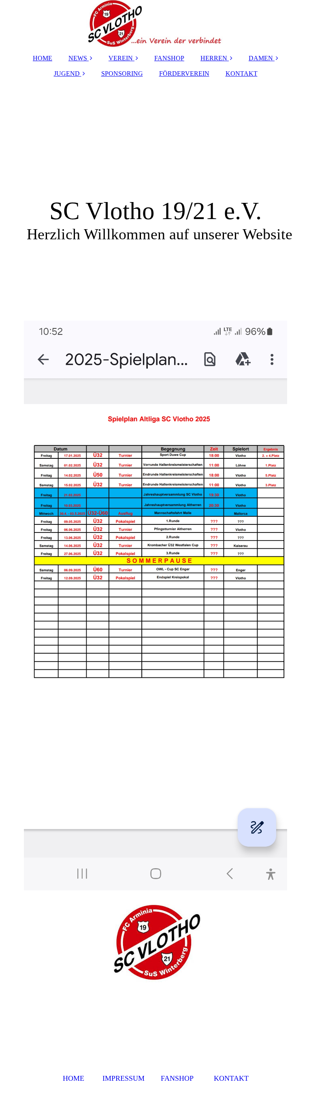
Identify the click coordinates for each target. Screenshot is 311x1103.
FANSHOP (169, 58)
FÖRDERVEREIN (184, 73)
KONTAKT (242, 73)
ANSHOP (179, 1078)
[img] (155, 24)
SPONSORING (122, 73)
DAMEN (261, 58)
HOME (42, 58)
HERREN (213, 58)
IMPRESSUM (123, 1078)
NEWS (77, 58)
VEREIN (121, 58)
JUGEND (67, 73)
